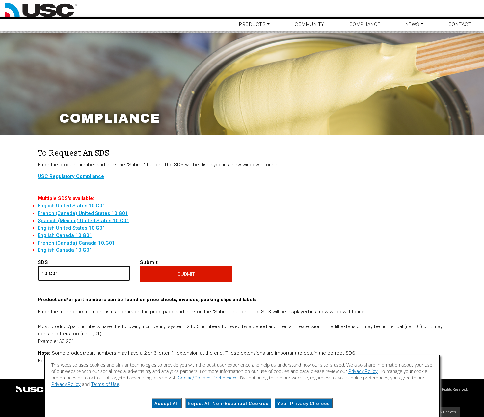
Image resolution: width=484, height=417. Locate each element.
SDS (43, 262)
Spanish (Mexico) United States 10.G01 (83, 220)
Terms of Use (105, 384)
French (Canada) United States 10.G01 (83, 213)
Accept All (166, 403)
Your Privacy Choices (303, 403)
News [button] (412, 24)
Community (309, 24)
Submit (149, 262)
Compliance (364, 24)
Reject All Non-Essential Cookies (228, 403)
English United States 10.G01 (71, 206)
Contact (459, 24)
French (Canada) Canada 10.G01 (76, 243)
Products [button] (252, 24)
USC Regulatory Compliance (71, 176)
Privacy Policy (363, 371)
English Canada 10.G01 (65, 235)
